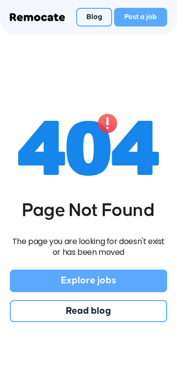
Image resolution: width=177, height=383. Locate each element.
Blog (94, 17)
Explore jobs (88, 280)
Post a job (140, 17)
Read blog (88, 311)
